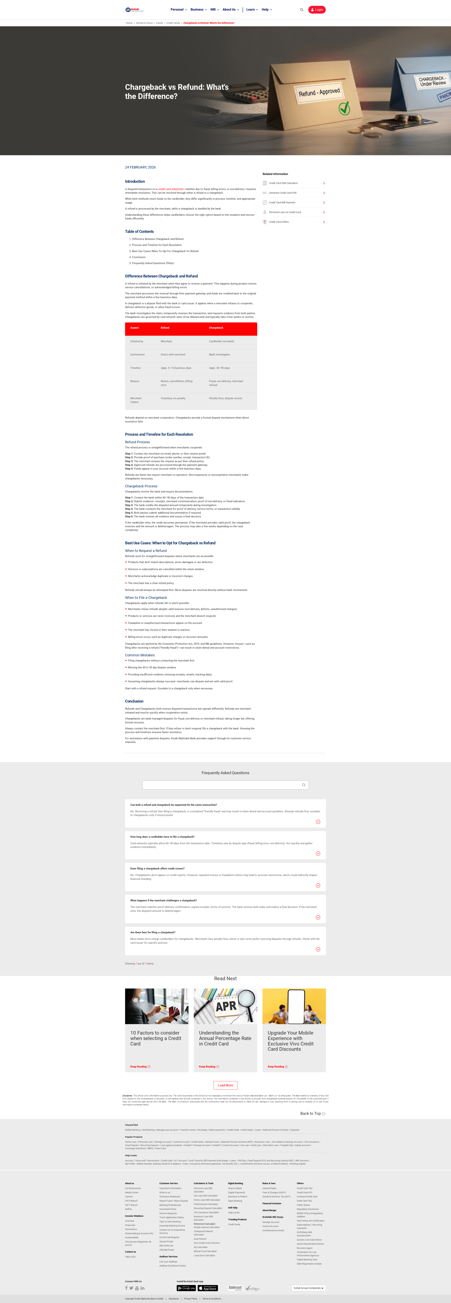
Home (129, 23)
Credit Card (166, 1160)
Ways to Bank (235, 1188)
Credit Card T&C (305, 1188)
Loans (258, 1130)
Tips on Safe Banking (170, 1221)
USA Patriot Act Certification (311, 1220)
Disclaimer (174, 1299)
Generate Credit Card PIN (282, 192)
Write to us (164, 1192)
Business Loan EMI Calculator (203, 1218)
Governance (131, 1229)
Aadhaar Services (168, 1256)
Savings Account (163, 1142)
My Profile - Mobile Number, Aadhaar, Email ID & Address (153, 1163)
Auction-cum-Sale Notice (309, 1239)
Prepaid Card (286, 1145)
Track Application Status (171, 1217)
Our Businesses (133, 1188)
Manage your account (167, 1130)
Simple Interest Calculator (207, 1227)
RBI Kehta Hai (166, 1245)
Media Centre (131, 1192)
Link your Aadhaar (168, 1261)
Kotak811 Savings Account (197, 1145)
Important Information (170, 1188)
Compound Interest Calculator (203, 1233)
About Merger (269, 1210)
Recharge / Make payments (211, 1130)
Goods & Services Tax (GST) (276, 1196)
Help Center (234, 1212)
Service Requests (168, 1213)
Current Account (181, 1142)
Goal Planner (200, 1239)
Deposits (295, 1130)
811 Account (180, 1160)
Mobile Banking (132, 1130)
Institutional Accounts (273, 1230)
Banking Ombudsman (170, 1205)
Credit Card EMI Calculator (283, 183)
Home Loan (131, 1142)
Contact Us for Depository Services (172, 1232)
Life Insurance (311, 1142)
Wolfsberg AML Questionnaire (304, 1234)
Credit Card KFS (304, 1192)
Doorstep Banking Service (172, 1225)
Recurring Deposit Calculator (208, 1208)
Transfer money (188, 1130)
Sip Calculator (201, 1247)
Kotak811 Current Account (225, 1145)
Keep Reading (138, 1066)
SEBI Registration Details (309, 1263)
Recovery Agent (304, 1248)
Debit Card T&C (304, 1200)
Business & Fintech (237, 1196)
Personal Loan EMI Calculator (203, 1190)
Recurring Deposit (149, 1145)
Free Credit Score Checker (207, 1243)
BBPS (150, 1148)
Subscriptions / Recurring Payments (309, 1226)
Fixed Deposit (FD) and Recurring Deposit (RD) (271, 1160)
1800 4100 (130, 1257)
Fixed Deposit (132, 1145)
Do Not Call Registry (169, 1237)
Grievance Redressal (169, 1196)
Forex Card (160, 1148)
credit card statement (170, 189)
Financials (130, 1225)
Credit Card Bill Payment (282, 202)
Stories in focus (144, 23)
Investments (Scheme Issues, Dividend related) (264, 1163)
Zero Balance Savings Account (287, 1142)
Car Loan (244, 1145)
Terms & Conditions (211, 1299)
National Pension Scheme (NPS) (237, 1142)
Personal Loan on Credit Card (285, 212)
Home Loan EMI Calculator (207, 1200)
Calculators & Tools (204, 1183)
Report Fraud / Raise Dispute (173, 1200)
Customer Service (168, 1183)
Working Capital (297, 1163)
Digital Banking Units (307, 1259)
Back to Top (311, 1113)
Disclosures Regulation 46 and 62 (138, 1243)
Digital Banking (235, 1183)
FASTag (242, 1160)
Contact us (130, 1251)
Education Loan (271, 1145)
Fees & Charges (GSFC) (274, 1192)
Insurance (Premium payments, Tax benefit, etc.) (214, 1163)
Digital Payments (236, 1192)
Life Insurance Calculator (206, 1212)
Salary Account (302, 1145)
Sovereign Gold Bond (135, 1148)
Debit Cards (247, 1130)
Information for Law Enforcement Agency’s (308, 1254)
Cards (159, 23)
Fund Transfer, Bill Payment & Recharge (208, 1160)
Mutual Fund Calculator (205, 1251)
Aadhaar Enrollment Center (172, 1265)
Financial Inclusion (271, 1203)
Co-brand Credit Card (307, 1196)
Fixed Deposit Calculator (206, 1204)
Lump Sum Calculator (204, 1255)
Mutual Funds (212, 1142)
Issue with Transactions (147, 1160)
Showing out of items (139, 963)
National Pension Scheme (276, 1130)
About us (129, 1183)
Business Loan (262, 1142)
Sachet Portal (166, 1241)
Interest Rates (269, 1188)
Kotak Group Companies (307, 1288)
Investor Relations (134, 1216)
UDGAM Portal (166, 1249)
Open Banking (235, 1200)
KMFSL (128, 1209)
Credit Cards (173, 23)
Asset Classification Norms (310, 1243)
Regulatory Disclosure (308, 1209)
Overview (129, 1221)
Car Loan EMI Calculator (206, 1195)
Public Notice (303, 1205)
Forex (185, 1163)
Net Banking (148, 1130)
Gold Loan (256, 1145)
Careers (129, 1196)
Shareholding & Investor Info (139, 1233)
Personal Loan (145, 1142)
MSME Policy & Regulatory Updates (310, 1215)
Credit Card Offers (279, 221)
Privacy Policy (190, 1299)
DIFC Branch (131, 1200)
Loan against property (171, 1145)
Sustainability (131, 1237)
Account (129, 1160)
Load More (225, 1085)
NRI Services (302, 1160)
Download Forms (167, 1209)
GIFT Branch (131, 1205)
